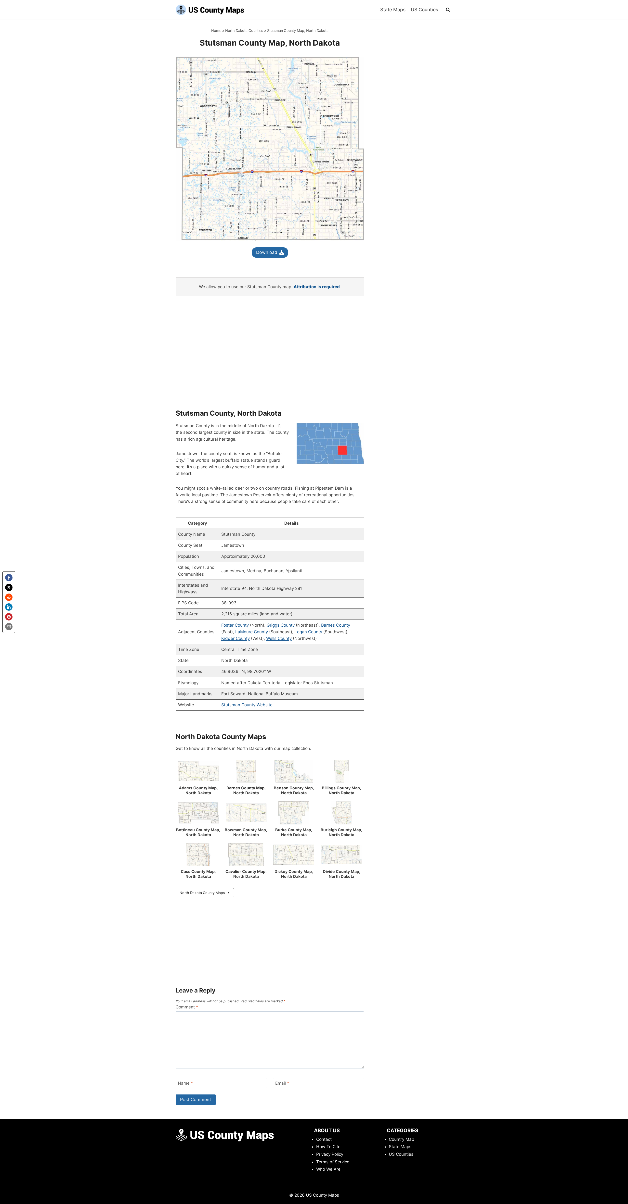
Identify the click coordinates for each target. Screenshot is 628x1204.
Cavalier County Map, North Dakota (246, 874)
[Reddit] (9, 597)
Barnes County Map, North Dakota (246, 790)
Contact (324, 1139)
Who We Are (328, 1169)
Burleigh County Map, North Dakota (341, 832)
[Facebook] (9, 577)
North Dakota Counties (244, 30)
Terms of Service (332, 1161)
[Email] (9, 626)
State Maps (393, 9)
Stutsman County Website (247, 704)
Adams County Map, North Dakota (198, 790)
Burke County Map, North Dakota (293, 832)
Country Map (401, 1139)
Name (185, 1083)
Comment (187, 1007)
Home (216, 30)
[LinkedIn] (9, 607)
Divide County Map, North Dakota (341, 874)
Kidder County (235, 638)
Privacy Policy (329, 1154)
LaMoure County (251, 631)
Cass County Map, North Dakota (198, 874)
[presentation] (198, 771)
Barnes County (335, 625)
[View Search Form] (448, 9)
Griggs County (281, 625)
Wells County (279, 638)
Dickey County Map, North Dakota (294, 874)
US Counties (424, 9)
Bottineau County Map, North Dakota (198, 832)
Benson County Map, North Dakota (294, 790)
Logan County (308, 631)
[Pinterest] (9, 617)
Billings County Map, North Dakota (341, 790)
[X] (9, 587)
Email (282, 1083)
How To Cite (328, 1146)
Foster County (235, 625)
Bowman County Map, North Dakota (246, 832)
